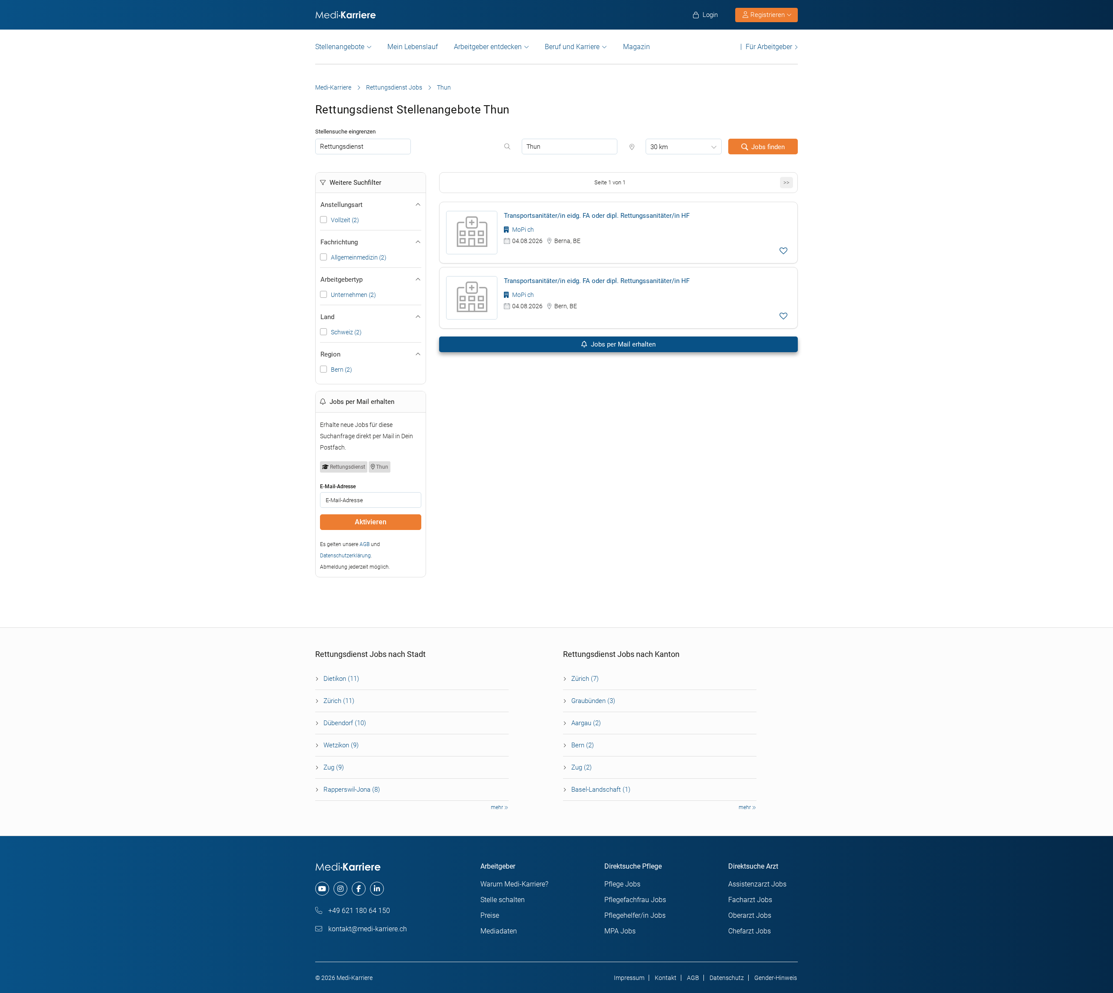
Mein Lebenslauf (412, 46)
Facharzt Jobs (750, 900)
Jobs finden (768, 147)
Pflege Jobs (622, 884)
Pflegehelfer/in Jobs (635, 915)
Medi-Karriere (333, 87)
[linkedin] (377, 889)
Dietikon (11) (341, 679)
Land (327, 317)
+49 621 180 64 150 (358, 910)
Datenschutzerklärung (345, 556)
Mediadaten (498, 931)
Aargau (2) (586, 723)
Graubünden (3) (593, 701)
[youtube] (322, 889)
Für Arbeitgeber (769, 47)
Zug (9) (333, 767)
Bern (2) (341, 369)
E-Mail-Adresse (338, 486)
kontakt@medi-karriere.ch (367, 929)
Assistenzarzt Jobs (757, 884)
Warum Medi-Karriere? (514, 884)
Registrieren (767, 15)
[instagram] (340, 889)
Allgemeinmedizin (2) (359, 257)
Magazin (636, 46)
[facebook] (359, 889)
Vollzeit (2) (345, 220)
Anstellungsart (341, 205)
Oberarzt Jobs (749, 915)
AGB (365, 544)
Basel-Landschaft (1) (600, 789)
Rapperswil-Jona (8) (351, 789)
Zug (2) (581, 767)
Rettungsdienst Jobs (394, 87)
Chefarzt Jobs (749, 931)
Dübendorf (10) (344, 723)
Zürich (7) (585, 679)
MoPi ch (522, 229)
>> (786, 182)
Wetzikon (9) (341, 745)
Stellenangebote (339, 46)
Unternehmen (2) (353, 294)
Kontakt (665, 977)
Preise (489, 915)
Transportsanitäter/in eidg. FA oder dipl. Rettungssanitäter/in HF (597, 216)
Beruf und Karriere (572, 46)
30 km (659, 147)
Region (330, 354)
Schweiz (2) (346, 332)
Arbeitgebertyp (341, 279)
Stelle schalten (502, 900)
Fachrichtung (339, 242)
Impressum (629, 977)
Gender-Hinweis (775, 977)
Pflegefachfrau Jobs (635, 900)
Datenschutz (727, 977)
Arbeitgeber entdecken (488, 46)
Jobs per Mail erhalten (622, 344)
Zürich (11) (338, 701)
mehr (497, 807)
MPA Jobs (620, 931)
